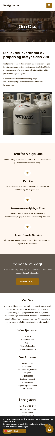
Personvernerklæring (27, 349)
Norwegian (12, 431)
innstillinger (23, 426)
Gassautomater (27, 339)
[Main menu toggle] (49, 5)
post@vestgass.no (27, 382)
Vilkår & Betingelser (27, 346)
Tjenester (27, 336)
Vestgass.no (11, 5)
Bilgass (27, 343)
